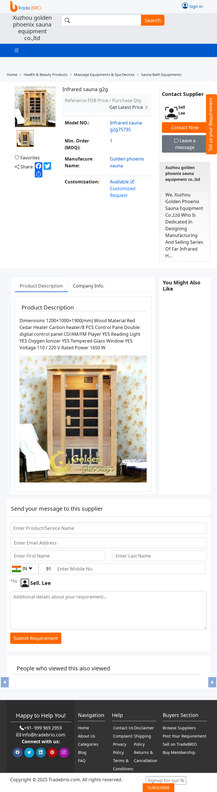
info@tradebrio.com (43, 735)
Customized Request (122, 191)
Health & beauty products (46, 74)
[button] (5, 682)
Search (153, 20)
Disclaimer (144, 727)
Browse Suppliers (179, 727)
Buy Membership (179, 752)
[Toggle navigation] (16, 50)
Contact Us (123, 727)
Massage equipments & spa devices (104, 74)
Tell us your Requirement (210, 124)
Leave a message (185, 143)
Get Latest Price (126, 107)
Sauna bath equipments (161, 74)
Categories (88, 744)
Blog (82, 752)
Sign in (195, 6)
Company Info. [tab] (88, 286)
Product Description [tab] (41, 286)
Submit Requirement (36, 638)
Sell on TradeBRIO (180, 744)
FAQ (82, 760)
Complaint (123, 736)
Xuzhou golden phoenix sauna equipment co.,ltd (182, 173)
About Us (86, 736)
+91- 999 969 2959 (43, 728)
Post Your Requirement (184, 736)
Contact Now (185, 127)
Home (12, 74)
